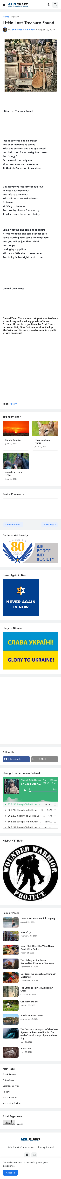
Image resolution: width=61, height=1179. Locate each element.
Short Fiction (10, 1097)
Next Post (49, 524)
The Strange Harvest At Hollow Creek (36, 989)
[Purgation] (11, 1052)
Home (6, 17)
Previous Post (13, 524)
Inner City (25, 932)
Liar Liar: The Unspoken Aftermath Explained (38, 975)
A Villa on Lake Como (31, 1015)
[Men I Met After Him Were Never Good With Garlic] (11, 950)
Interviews (8, 1080)
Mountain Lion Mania (42, 441)
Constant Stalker (29, 1001)
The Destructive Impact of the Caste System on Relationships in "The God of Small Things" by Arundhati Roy (39, 1034)
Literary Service (11, 1086)
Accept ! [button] (10, 1172)
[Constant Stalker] (11, 1005)
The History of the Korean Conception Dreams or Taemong (37, 961)
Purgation (25, 1048)
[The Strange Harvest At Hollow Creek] (11, 991)
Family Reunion (13, 439)
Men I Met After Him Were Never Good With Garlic (37, 948)
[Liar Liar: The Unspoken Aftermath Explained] (11, 977)
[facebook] (27, 1155)
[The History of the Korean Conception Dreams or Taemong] (11, 964)
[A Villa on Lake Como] (11, 1019)
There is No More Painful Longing (37, 918)
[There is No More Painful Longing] (11, 922)
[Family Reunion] (16, 428)
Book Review (9, 1074)
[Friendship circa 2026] (16, 461)
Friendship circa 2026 (13, 474)
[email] (34, 1155)
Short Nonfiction (11, 1103)
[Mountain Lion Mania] (45, 428)
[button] (4, 5)
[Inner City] (11, 936)
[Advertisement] (30, 368)
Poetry (15, 17)
